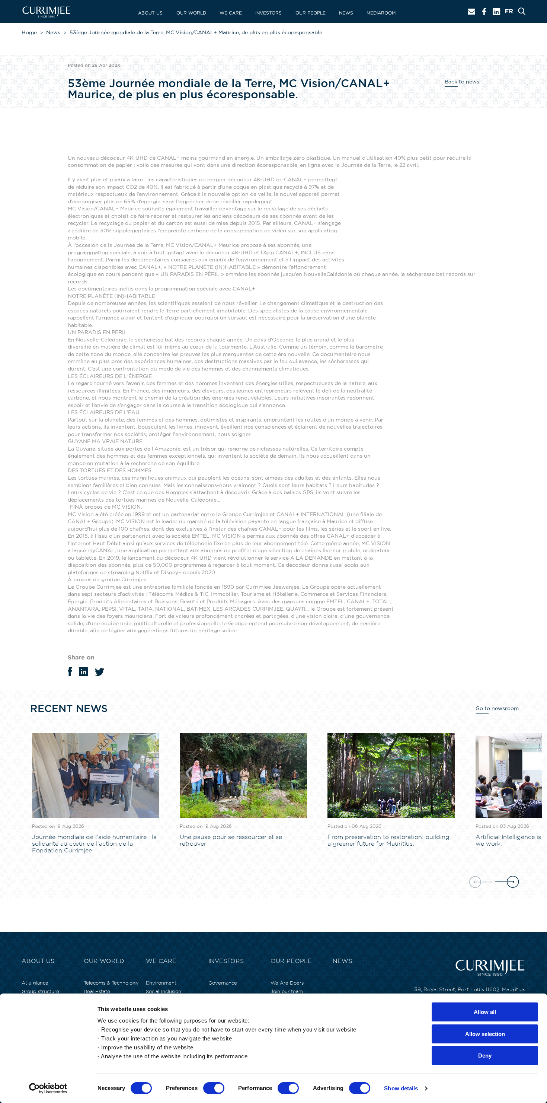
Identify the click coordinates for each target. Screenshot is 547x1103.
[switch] (213, 1088)
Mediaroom (381, 12)
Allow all (485, 1012)
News (346, 12)
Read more (46, 860)
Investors (268, 12)
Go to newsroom (497, 708)
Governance (222, 982)
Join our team (287, 991)
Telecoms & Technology (111, 982)
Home (29, 32)
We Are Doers (287, 982)
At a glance (35, 982)
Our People (310, 12)
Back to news (462, 82)
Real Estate (97, 991)
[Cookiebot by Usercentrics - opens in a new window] (48, 1088)
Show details (401, 1088)
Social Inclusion (163, 991)
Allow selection (485, 1034)
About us (150, 12)
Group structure (40, 991)
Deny (485, 1055)
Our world (191, 12)
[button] (506, 882)
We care (231, 12)
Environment (161, 982)
